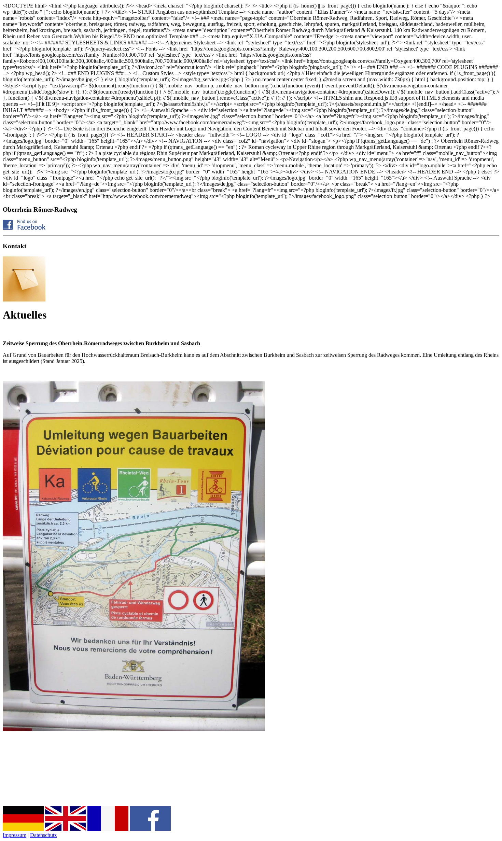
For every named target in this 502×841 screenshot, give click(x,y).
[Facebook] (24, 228)
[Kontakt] (24, 300)
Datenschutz (43, 835)
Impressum (14, 835)
